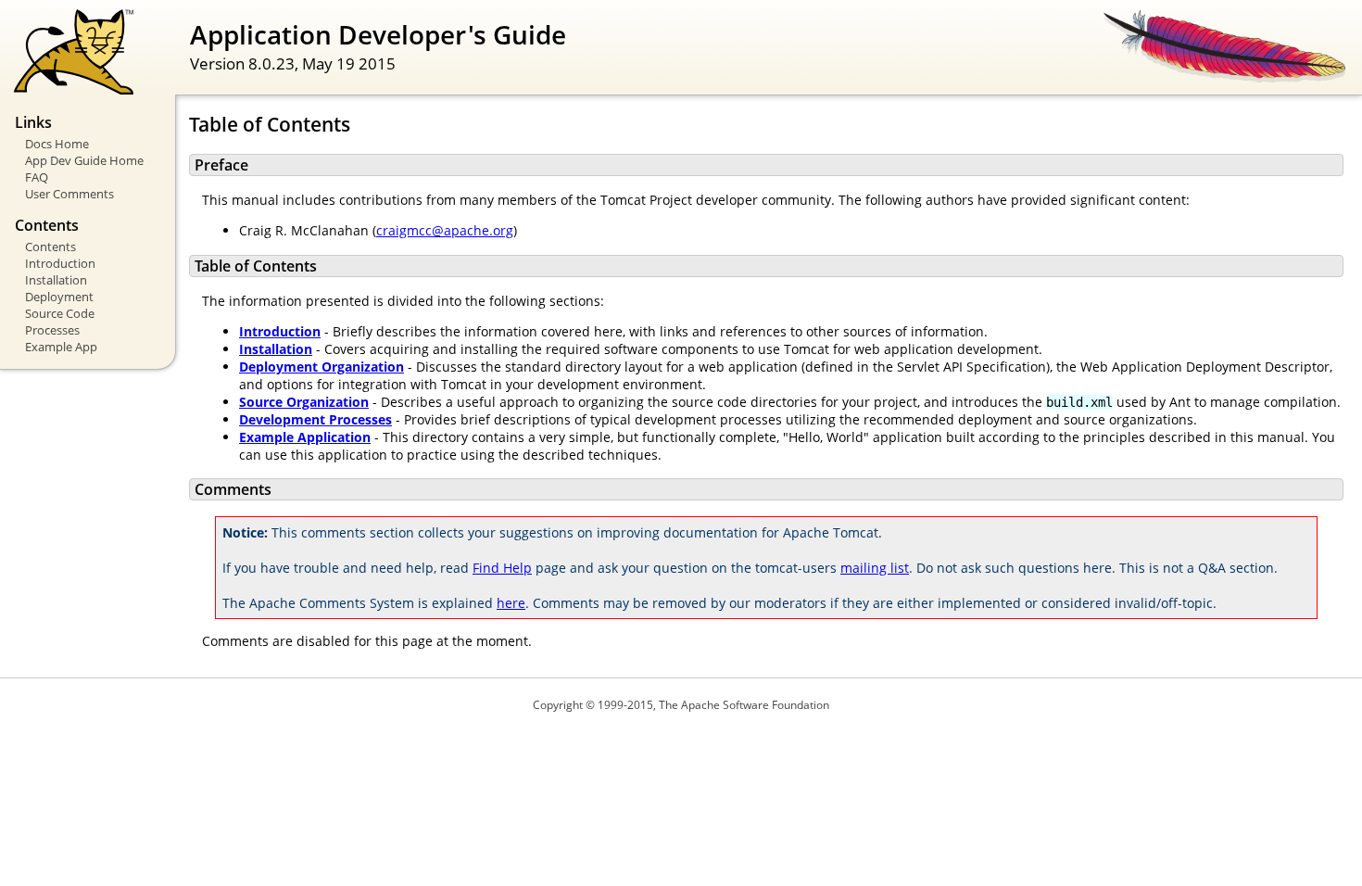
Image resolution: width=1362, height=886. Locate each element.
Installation (56, 280)
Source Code (60, 313)
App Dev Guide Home (84, 160)
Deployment (59, 296)
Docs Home (57, 143)
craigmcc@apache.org (444, 230)
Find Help (502, 567)
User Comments (69, 193)
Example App (61, 346)
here (511, 603)
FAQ (36, 177)
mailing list (874, 567)
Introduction (60, 263)
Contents (50, 246)
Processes (52, 330)
